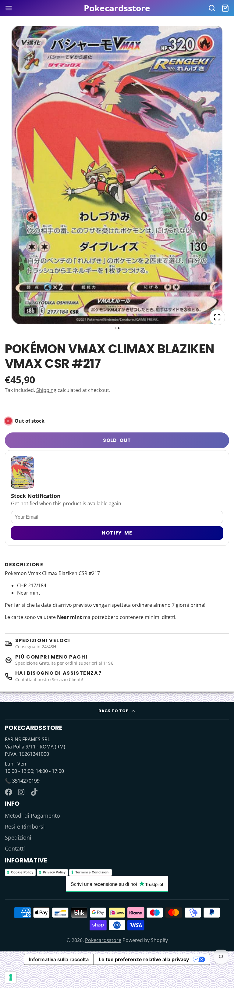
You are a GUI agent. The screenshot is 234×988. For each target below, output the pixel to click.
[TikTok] (34, 792)
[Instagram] (21, 792)
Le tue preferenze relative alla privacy (144, 959)
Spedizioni (18, 837)
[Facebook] (8, 792)
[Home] (117, 8)
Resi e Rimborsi (25, 826)
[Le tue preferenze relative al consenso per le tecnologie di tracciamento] (10, 977)
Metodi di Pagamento (32, 815)
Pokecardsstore (103, 940)
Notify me (117, 532)
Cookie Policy (22, 872)
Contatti (15, 848)
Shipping (46, 390)
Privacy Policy (54, 872)
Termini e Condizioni (92, 872)
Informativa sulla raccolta (59, 959)
